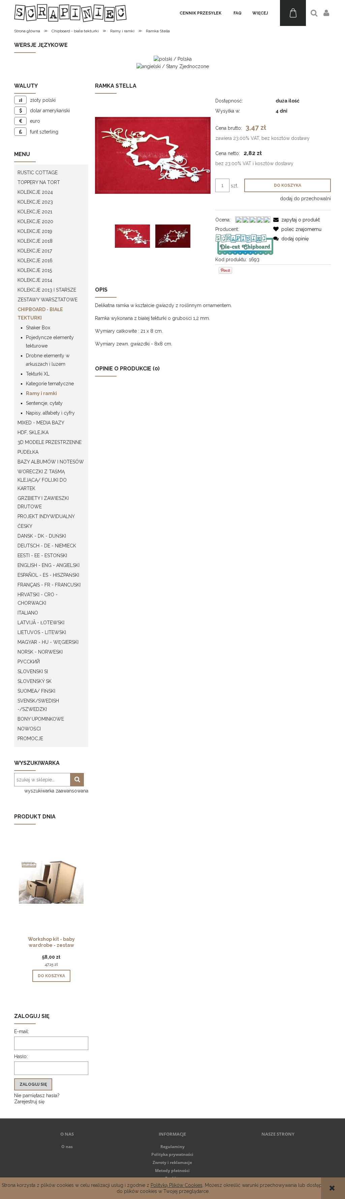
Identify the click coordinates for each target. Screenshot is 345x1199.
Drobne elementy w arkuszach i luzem (47, 360)
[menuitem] (200, 13)
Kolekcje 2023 (35, 202)
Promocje (30, 738)
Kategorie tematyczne (50, 383)
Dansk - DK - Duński (42, 536)
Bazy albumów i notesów (51, 461)
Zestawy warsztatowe (47, 299)
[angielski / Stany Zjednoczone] (172, 65)
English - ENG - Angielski (49, 565)
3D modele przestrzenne (50, 442)
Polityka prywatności (172, 1154)
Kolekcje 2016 (35, 260)
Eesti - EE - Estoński (42, 555)
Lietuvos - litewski (42, 632)
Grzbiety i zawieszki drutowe (43, 502)
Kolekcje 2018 (35, 241)
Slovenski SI (33, 671)
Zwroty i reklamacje (172, 1162)
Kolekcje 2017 (35, 250)
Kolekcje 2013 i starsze (47, 290)
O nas (67, 1146)
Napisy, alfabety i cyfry (50, 413)
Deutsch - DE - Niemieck (47, 545)
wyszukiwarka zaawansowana (56, 790)
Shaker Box (38, 327)
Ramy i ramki (41, 393)
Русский (29, 661)
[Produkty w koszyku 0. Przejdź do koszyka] (293, 13)
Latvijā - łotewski (41, 622)
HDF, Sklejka (33, 432)
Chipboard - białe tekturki (40, 314)
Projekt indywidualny (46, 516)
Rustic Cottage (38, 172)
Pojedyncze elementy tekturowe (50, 342)
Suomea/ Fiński (36, 691)
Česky (25, 526)
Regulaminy (172, 1146)
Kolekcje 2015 (35, 270)
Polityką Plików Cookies (176, 1185)
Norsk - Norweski (40, 652)
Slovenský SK (35, 681)
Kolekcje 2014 (35, 280)
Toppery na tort (39, 182)
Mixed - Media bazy (41, 422)
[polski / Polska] (173, 58)
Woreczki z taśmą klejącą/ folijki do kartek (42, 480)
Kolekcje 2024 (35, 192)
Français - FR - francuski (49, 585)
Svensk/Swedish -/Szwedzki (38, 705)
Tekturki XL (38, 374)
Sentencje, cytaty (44, 403)
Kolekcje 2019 (35, 231)
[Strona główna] (70, 13)
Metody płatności (172, 1170)
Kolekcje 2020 (35, 221)
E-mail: (21, 1031)
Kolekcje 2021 (35, 211)
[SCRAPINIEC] (244, 244)
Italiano (28, 613)
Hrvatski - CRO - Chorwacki (38, 599)
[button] (296, 219)
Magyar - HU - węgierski (48, 642)
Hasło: (21, 1056)
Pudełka (28, 452)
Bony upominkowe (41, 719)
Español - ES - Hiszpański (48, 575)
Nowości (29, 728)
